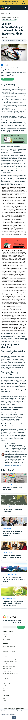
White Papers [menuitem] (6, 703)
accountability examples (16, 168)
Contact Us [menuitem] (5, 688)
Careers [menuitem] (4, 691)
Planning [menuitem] (5, 644)
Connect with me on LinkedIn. (14, 465)
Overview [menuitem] (5, 634)
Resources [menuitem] (6, 695)
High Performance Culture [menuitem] (9, 666)
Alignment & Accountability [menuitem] (9, 659)
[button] (3, 40)
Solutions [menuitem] (5, 656)
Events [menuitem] (4, 701)
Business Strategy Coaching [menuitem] (9, 651)
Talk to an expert (7, 79)
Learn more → (24, 2)
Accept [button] (14, 717)
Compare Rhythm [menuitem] (7, 639)
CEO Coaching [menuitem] (6, 649)
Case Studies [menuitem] (6, 686)
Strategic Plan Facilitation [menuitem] (9, 647)
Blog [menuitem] (4, 698)
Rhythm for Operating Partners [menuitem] (10, 673)
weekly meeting (15, 132)
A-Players (20, 326)
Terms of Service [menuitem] (20, 709)
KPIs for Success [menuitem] (7, 669)
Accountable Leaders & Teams (9, 19)
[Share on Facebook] (5, 65)
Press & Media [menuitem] (6, 683)
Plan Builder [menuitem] (5, 637)
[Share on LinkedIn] (2, 65)
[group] (14, 40)
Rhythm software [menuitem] (8, 631)
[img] (22, 40)
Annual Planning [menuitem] (6, 664)
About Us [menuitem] (5, 681)
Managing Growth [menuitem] (7, 671)
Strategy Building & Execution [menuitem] (10, 661)
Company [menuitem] (5, 678)
